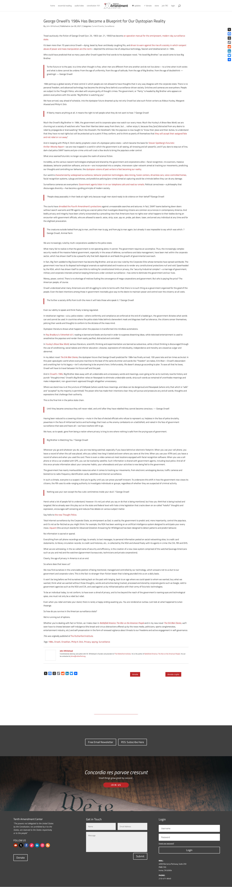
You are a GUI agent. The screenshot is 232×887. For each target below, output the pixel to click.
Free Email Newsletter (100, 742)
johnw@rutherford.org (77, 656)
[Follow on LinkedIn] (37, 845)
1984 (50, 641)
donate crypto (173, 674)
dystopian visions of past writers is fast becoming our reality (113, 169)
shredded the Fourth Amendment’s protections (80, 206)
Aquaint (53, 527)
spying (95, 641)
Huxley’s (57, 344)
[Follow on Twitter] (21, 845)
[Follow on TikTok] (32, 845)
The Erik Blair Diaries (69, 357)
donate (135, 674)
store (157, 6)
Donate (20, 857)
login (173, 6)
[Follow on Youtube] (15, 845)
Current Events (98, 26)
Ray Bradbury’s (59, 334)
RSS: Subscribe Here (132, 742)
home (52, 6)
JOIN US (116, 785)
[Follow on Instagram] (42, 845)
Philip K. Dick (77, 641)
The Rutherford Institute (81, 636)
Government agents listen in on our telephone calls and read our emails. (111, 184)
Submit (140, 856)
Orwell (57, 641)
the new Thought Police (65, 514)
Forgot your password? (166, 843)
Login (189, 850)
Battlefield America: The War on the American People (162, 653)
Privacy (87, 641)
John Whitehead (52, 26)
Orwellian (65, 641)
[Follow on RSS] (48, 845)
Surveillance (109, 26)
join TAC (165, 6)
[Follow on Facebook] (26, 845)
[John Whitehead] (50, 658)
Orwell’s (56, 374)
